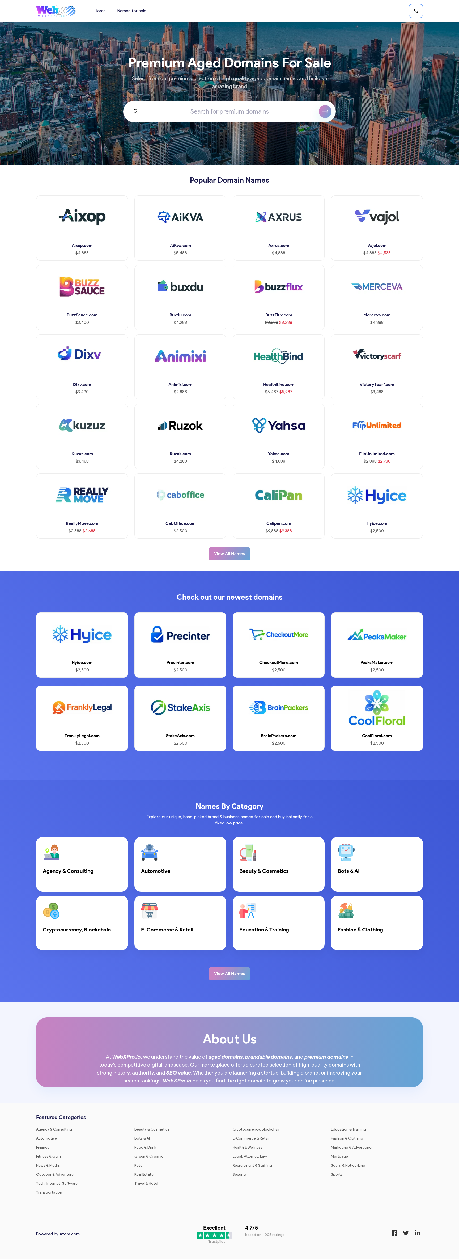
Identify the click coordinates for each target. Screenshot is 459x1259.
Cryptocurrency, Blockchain (256, 1129)
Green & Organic (148, 1156)
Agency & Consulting (54, 1129)
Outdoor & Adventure (55, 1174)
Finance (42, 1147)
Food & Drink (145, 1147)
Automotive (46, 1138)
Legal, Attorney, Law (250, 1156)
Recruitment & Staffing (252, 1165)
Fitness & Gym (48, 1156)
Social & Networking (348, 1165)
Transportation (49, 1192)
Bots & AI (142, 1138)
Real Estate (144, 1174)
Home (100, 10)
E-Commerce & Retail (251, 1138)
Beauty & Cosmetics (151, 1129)
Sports (336, 1174)
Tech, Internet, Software (57, 1183)
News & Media (48, 1165)
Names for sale (131, 10)
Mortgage (339, 1156)
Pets (138, 1165)
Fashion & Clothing (347, 1138)
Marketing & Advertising (351, 1147)
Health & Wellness (247, 1147)
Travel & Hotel (146, 1183)
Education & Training (348, 1129)
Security (240, 1174)
